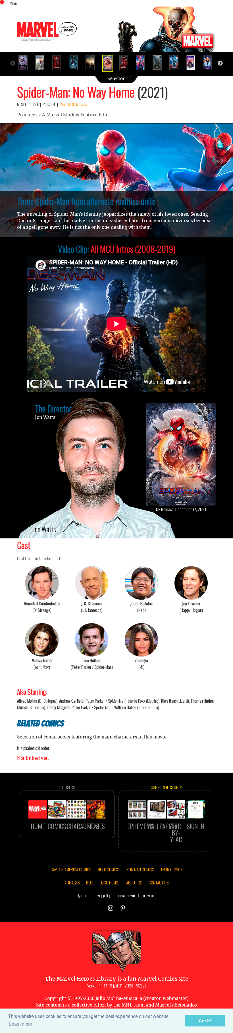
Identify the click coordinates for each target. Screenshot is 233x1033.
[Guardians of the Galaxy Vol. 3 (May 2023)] (193, 62)
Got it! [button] (205, 1020)
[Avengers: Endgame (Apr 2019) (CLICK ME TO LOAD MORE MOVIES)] (25, 62)
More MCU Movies (73, 104)
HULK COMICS (108, 869)
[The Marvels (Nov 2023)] (209, 62)
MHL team (133, 1005)
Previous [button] (13, 63)
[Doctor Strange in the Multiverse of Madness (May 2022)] (126, 62)
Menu (14, 3)
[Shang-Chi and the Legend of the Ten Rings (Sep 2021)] (75, 62)
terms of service (126, 895)
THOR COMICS (171, 869)
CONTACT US (158, 882)
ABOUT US (134, 882)
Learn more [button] (20, 1024)
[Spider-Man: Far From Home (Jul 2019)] (42, 62)
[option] (25, 62)
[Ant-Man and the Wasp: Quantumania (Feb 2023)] (176, 62)
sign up (81, 895)
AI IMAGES (72, 882)
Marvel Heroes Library (86, 979)
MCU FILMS (109, 882)
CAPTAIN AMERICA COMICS (71, 869)
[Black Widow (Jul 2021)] (59, 62)
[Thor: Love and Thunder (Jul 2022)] (142, 62)
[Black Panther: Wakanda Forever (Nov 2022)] (159, 62)
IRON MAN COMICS (140, 869)
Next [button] (220, 63)
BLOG (90, 882)
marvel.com (149, 895)
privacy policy (102, 895)
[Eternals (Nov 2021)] (92, 62)
